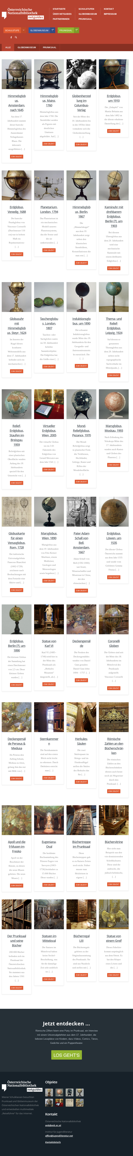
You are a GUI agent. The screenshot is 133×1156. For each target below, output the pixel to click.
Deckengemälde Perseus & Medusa (17, 743)
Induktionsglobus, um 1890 (81, 321)
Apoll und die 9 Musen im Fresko (16, 846)
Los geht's (67, 1055)
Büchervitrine (114, 842)
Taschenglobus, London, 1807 (49, 323)
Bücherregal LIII (81, 938)
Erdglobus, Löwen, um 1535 (113, 538)
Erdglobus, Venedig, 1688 (17, 209)
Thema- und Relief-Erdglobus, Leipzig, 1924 (113, 326)
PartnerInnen (61, 19)
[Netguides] (23, 13)
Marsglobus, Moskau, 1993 (114, 428)
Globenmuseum (88, 14)
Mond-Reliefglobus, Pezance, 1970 (81, 430)
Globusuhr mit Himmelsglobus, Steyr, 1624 (16, 326)
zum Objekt (16, 156)
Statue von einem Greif (114, 938)
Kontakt (109, 9)
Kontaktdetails (53, 1142)
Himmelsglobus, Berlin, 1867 (81, 211)
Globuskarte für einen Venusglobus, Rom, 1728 (16, 540)
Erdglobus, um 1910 (114, 98)
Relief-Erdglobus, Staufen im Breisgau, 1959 (17, 435)
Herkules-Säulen (81, 741)
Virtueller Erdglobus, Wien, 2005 (49, 430)
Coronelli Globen (114, 643)
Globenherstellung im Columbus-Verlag (81, 103)
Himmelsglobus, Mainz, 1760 (49, 100)
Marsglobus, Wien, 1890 (49, 535)
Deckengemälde (81, 643)
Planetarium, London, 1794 (49, 209)
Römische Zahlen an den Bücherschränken (114, 746)
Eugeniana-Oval (49, 844)
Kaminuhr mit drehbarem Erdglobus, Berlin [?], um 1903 (114, 216)
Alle (8, 47)
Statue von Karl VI (49, 643)
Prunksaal (85, 19)
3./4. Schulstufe (94, 9)
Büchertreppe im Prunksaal (81, 844)
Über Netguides (62, 14)
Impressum (110, 14)
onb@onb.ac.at (53, 1125)
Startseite (59, 9)
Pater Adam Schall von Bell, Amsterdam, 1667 (81, 542)
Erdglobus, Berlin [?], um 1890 (16, 645)
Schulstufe (12, 30)
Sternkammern (49, 741)
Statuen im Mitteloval (49, 938)
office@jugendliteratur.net (59, 1135)
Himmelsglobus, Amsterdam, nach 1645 (17, 103)
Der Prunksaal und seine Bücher (16, 940)
